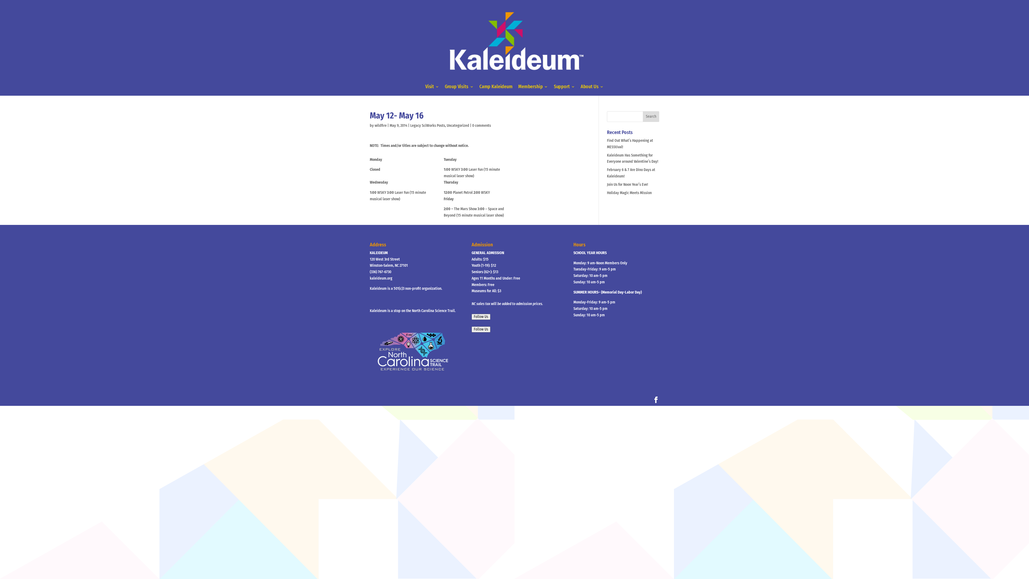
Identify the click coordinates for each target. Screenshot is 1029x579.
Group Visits (456, 87)
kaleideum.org (381, 278)
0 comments (481, 125)
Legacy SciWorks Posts (427, 125)
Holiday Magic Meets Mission (629, 193)
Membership (530, 87)
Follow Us (481, 317)
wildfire (381, 125)
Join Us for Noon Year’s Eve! (627, 184)
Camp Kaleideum (496, 87)
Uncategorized (458, 125)
